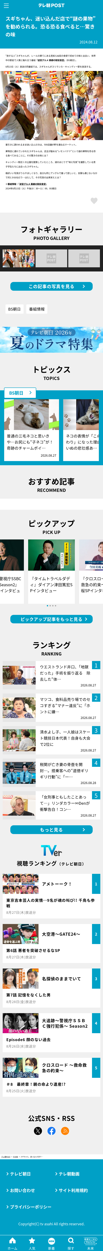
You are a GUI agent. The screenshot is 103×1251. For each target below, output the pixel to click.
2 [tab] (50, 605)
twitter (38, 1131)
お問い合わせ (22, 1190)
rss (65, 1131)
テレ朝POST (51, 5)
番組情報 (37, 309)
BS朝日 (14, 309)
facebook (51, 1131)
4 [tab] (55, 605)
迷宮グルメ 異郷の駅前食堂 (32, 184)
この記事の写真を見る (52, 286)
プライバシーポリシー (31, 1207)
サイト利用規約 (73, 1190)
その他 (15, 1157)
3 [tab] (53, 605)
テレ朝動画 (69, 1174)
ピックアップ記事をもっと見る (51, 619)
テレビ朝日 (20, 1174)
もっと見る (51, 829)
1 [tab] (47, 605)
